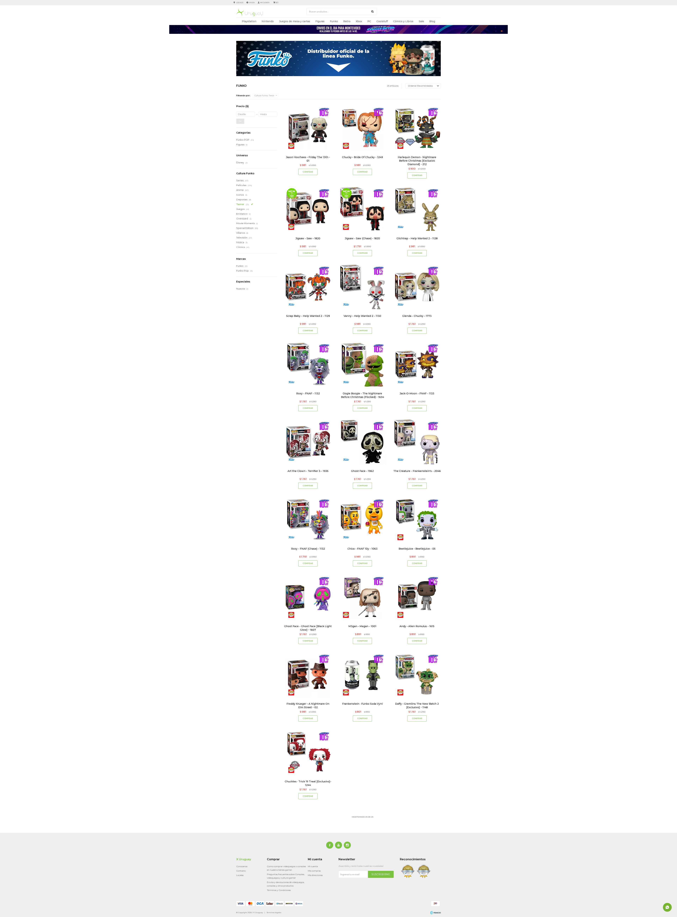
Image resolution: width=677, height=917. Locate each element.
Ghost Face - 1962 (362, 471)
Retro (346, 21)
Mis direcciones (315, 875)
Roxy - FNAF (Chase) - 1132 (308, 548)
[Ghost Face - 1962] (362, 442)
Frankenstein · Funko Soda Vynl (362, 703)
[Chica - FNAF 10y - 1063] (362, 519)
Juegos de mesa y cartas (294, 21)
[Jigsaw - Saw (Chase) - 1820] (362, 209)
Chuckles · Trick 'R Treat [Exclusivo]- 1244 (308, 783)
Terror (264, 95)
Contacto (241, 870)
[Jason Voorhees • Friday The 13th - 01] (308, 128)
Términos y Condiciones (279, 890)
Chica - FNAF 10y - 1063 (362, 548)
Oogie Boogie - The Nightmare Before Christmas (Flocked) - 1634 (362, 395)
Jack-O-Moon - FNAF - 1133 (417, 393)
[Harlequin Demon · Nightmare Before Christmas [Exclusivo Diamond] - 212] (417, 128)
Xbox (359, 21)
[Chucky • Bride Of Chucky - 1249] (362, 128)
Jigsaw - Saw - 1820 (307, 238)
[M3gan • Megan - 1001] (362, 597)
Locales (239, 3)
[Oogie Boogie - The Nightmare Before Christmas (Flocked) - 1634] (362, 364)
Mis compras (314, 870)
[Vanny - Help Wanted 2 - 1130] (362, 287)
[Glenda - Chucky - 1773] (417, 287)
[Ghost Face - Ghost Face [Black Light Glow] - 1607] (308, 597)
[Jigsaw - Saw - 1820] (308, 209)
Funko (334, 21)
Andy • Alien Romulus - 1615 (417, 626)
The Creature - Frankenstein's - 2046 (417, 471)
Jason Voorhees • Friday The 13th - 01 (308, 159)
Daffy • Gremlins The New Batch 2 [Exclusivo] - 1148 (417, 705)
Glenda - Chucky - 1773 (417, 316)
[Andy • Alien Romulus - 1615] (417, 597)
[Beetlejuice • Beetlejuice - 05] (417, 519)
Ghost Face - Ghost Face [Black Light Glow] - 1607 (308, 628)
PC (369, 21)
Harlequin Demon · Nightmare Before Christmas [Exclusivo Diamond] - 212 (417, 161)
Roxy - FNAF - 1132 (308, 393)
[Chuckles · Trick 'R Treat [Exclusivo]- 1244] (308, 752)
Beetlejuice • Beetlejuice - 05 (417, 548)
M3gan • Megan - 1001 (362, 626)
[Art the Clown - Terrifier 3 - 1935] (308, 442)
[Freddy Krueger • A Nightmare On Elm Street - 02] (308, 674)
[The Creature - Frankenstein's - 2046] (417, 442)
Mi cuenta (313, 866)
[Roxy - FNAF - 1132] (308, 364)
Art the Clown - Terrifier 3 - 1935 (308, 471)
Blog (432, 21)
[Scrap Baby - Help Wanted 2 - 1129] (308, 287)
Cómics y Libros (403, 21)
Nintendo (268, 21)
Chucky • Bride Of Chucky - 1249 (362, 157)
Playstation (249, 21)
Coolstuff (382, 21)
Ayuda (252, 3)
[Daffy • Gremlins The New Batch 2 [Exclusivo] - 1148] (417, 674)
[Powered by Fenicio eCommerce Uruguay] (435, 912)
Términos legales (274, 912)
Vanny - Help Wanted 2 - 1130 (362, 316)
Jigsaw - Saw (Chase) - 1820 (362, 238)
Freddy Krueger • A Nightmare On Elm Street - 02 (307, 705)
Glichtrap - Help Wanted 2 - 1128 (417, 238)
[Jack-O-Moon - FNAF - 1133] (417, 364)
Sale (421, 21)
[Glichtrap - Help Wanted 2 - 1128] (417, 209)
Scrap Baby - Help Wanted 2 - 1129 (308, 316)
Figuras (320, 21)
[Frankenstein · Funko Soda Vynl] (362, 674)
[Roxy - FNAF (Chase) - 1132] (308, 519)
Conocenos (241, 866)
